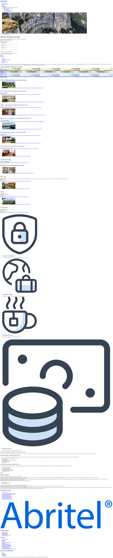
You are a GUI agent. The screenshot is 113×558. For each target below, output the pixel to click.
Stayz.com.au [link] (4, 555)
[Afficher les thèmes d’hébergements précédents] (0, 78)
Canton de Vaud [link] (4, 60)
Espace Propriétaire (6, 9)
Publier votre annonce (5, 4)
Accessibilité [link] (4, 543)
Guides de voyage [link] (4, 535)
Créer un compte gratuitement (8, 10)
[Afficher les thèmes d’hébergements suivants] (1, 78)
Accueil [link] (3, 62)
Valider (1, 55)
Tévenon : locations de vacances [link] (6, 498)
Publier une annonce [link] (5, 532)
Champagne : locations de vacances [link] (7, 496)
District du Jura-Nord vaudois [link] (6, 59)
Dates (1, 40)
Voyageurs (1, 41)
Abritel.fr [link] (3, 553)
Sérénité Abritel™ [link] (4, 533)
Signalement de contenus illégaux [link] (6, 545)
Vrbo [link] (3, 552)
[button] (56, 490)
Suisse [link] (3, 61)
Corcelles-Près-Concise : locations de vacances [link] (8, 494)
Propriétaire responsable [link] (5, 547)
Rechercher (2, 56)
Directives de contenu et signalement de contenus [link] (9, 548)
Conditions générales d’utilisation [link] (6, 542)
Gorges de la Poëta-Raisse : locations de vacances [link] (9, 493)
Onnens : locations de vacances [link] (6, 495)
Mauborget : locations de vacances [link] (7, 497)
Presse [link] (3, 541)
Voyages (3, 5)
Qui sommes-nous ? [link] (5, 539)
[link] (11, 11)
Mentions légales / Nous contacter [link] (7, 546)
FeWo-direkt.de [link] (4, 554)
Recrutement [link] (4, 540)
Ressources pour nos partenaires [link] (6, 534)
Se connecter (4, 6)
